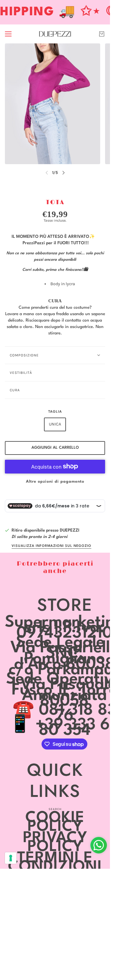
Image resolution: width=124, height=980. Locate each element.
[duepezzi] (54, 34)
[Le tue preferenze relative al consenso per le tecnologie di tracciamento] (10, 858)
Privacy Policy (55, 843)
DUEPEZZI (69, 530)
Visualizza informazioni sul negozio (51, 546)
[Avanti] (63, 172)
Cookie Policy (55, 822)
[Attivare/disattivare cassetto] (8, 33)
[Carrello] (101, 34)
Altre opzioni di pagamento (55, 482)
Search (55, 809)
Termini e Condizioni (55, 863)
